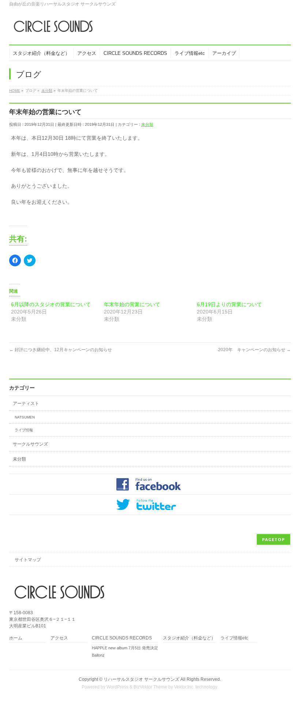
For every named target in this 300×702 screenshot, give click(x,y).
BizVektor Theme (150, 687)
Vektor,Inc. (184, 687)
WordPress (117, 687)
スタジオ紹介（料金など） (189, 638)
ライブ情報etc (234, 638)
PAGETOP (273, 539)
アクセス (59, 638)
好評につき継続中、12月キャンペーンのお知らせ (60, 349)
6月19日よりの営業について (229, 304)
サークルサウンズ (30, 444)
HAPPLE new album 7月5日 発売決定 (125, 648)
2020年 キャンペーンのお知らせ (254, 349)
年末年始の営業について (132, 304)
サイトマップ (28, 559)
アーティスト (26, 403)
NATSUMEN (25, 417)
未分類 (147, 124)
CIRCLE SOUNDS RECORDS (122, 638)
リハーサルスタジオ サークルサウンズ (142, 679)
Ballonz (98, 655)
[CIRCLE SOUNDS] (51, 29)
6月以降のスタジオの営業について (51, 304)
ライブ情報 (24, 430)
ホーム (15, 638)
